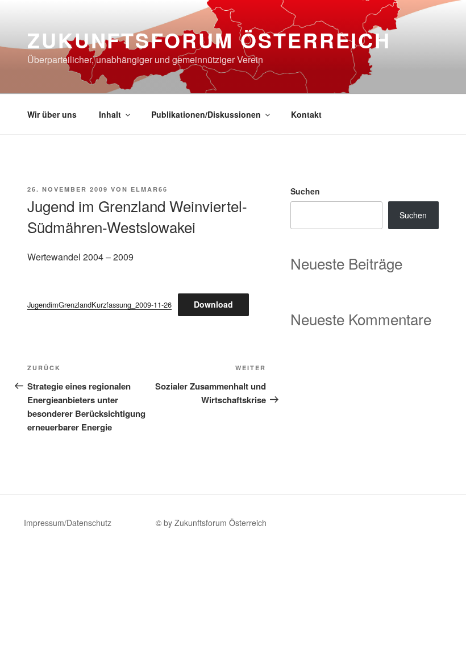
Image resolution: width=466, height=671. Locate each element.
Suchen (305, 191)
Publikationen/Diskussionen (206, 114)
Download (213, 304)
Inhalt (110, 114)
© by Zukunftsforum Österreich (211, 522)
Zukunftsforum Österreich (209, 40)
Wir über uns (52, 114)
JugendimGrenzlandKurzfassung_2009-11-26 (99, 304)
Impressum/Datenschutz (67, 522)
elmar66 (149, 189)
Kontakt (306, 114)
